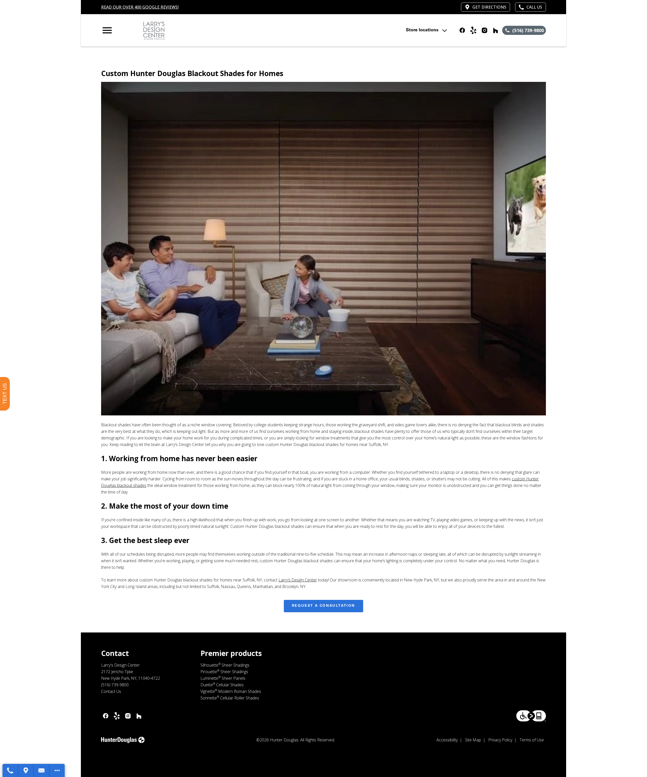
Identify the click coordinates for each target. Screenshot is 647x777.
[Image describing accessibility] (531, 716)
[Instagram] (484, 30)
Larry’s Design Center (298, 580)
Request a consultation (323, 606)
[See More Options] (57, 770)
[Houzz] (495, 30)
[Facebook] (462, 30)
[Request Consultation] (42, 770)
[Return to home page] (205, 30)
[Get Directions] (26, 770)
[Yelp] (473, 30)
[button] (107, 30)
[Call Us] (10, 770)
